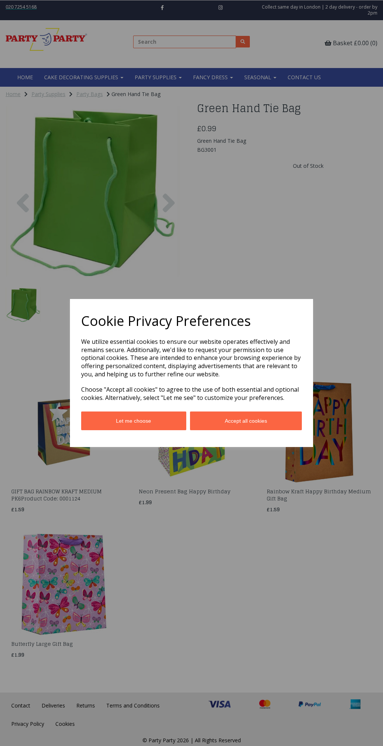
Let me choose (133, 421)
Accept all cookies (246, 421)
